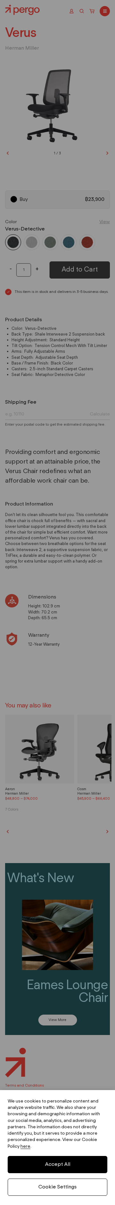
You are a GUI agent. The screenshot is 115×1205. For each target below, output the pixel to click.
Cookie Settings (57, 1187)
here (25, 1146)
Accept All (57, 1164)
